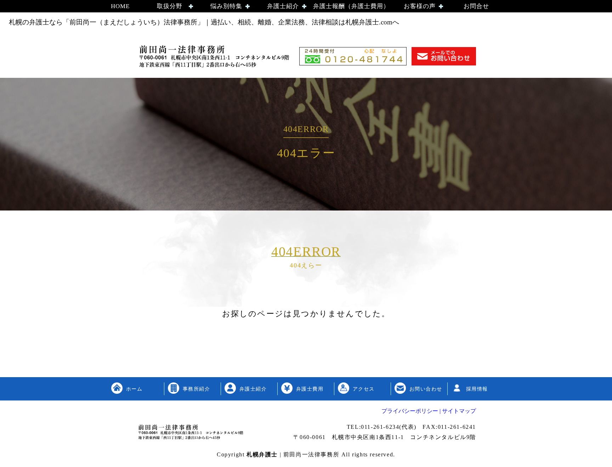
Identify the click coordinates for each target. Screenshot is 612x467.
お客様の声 (420, 6)
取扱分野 (169, 6)
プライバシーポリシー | (411, 411)
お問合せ (476, 6)
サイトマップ (458, 411)
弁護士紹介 (283, 6)
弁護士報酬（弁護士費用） (351, 6)
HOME (120, 6)
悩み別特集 (226, 6)
